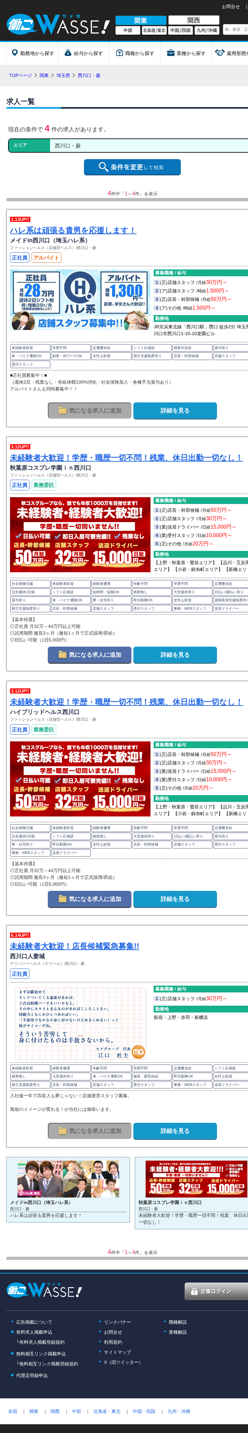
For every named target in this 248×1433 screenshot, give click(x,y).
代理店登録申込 (32, 1375)
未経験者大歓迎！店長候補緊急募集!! (74, 946)
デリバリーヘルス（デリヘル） (37, 963)
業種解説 (178, 1332)
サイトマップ (117, 1352)
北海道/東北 (154, 31)
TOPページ (20, 75)
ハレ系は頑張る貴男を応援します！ (73, 230)
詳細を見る (175, 410)
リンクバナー (117, 1322)
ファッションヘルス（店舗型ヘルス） (43, 248)
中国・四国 (144, 1411)
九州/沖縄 (207, 31)
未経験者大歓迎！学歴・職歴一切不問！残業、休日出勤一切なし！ (126, 457)
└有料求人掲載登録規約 (40, 1342)
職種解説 (178, 1322)
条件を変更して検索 (132, 167)
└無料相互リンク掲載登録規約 (47, 1363)
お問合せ (231, 6)
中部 (127, 31)
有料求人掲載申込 (34, 1332)
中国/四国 (180, 31)
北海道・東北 (106, 1411)
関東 (141, 20)
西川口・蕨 (86, 248)
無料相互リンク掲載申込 (41, 1353)
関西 (194, 20)
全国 (12, 1411)
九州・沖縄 (179, 1411)
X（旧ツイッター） (123, 1362)
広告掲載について (34, 1322)
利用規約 (113, 1342)
